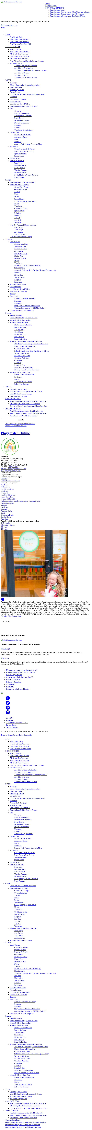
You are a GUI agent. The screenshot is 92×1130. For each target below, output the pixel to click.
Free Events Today (16, 37)
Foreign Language (7, 489)
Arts (11, 109)
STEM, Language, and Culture (25, 201)
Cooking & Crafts (20, 208)
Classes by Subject (21, 244)
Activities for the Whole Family (25, 77)
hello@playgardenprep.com (11, 471)
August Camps (19, 234)
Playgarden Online (15, 433)
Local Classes (15, 242)
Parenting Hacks (20, 165)
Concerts (17, 111)
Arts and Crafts (6, 511)
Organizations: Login (57, 10)
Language (4, 491)
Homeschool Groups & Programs (22, 310)
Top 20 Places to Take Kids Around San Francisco (28, 401)
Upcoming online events (18, 389)
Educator (4, 479)
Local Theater (19, 118)
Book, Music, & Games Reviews (26, 175)
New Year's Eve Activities (23, 367)
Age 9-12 (17, 220)
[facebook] (7, 698)
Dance (16, 196)
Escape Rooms (15, 92)
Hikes (16, 139)
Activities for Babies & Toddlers (25, 66)
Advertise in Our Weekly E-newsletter (23, 416)
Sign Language (19, 268)
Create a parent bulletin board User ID (19, 677)
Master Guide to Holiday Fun (24, 346)
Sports (3, 513)
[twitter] (7, 703)
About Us (9, 718)
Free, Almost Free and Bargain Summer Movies (27, 61)
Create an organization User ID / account (20, 672)
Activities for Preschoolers (23, 68)
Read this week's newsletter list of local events (26, 411)
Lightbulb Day (19, 365)
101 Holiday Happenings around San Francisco (31, 344)
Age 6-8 (17, 218)
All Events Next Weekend (19, 59)
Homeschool (18, 275)
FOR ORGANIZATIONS (54, 8)
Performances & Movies (23, 116)
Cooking (4, 509)
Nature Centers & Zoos (22, 135)
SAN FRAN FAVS (13, 399)
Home (47, 4)
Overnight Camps (20, 189)
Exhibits (17, 128)
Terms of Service (12, 727)
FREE (7, 34)
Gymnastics (18, 251)
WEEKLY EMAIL (13, 408)
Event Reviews (19, 177)
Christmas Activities (21, 358)
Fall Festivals (19, 337)
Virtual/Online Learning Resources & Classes (26, 391)
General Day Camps (21, 187)
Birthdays (13, 83)
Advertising (10, 684)
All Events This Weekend (19, 54)
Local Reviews (19, 168)
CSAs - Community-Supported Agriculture (25, 85)
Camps (8, 180)
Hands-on (4, 507)
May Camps (18, 227)
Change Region (51, 6)
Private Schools (15, 101)
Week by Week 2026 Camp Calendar (23, 225)
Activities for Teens (21, 75)
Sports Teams (19, 156)
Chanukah (18, 360)
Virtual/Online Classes (18, 284)
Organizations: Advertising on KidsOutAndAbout (67, 16)
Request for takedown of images (17, 689)
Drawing (4, 505)
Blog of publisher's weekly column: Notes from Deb (28, 406)
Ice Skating (18, 377)
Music (16, 194)
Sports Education (20, 154)
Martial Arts (18, 256)
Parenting (4, 519)
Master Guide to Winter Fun (20, 372)
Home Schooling (7, 497)
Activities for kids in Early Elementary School (30, 70)
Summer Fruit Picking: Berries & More (23, 106)
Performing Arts (20, 258)
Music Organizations (21, 113)
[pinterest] (7, 707)
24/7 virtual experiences (18, 396)
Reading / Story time (8, 495)
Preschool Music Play (8, 499)
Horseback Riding (20, 254)
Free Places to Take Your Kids (20, 44)
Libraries (17, 301)
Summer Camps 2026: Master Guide (23, 182)
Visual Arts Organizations (23, 130)
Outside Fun (14, 132)
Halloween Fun (19, 334)
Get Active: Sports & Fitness (24, 149)
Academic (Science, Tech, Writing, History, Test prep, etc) (35, 270)
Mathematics (5, 487)
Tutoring (13, 294)
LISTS (8, 80)
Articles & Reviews (17, 161)
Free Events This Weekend (19, 39)
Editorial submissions (13, 682)
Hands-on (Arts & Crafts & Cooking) (27, 265)
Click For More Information (11, 616)
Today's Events (15, 49)
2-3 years (4, 527)
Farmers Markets (16, 315)
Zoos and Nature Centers (23, 382)
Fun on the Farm (16, 87)
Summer (8, 313)
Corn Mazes (18, 332)
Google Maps (13, 467)
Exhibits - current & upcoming (25, 298)
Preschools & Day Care (18, 99)
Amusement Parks (20, 137)
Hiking (16, 379)
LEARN (8, 239)
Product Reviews (20, 172)
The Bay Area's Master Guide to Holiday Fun (26, 341)
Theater (17, 192)
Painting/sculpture (7, 503)
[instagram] (7, 712)
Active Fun (14, 146)
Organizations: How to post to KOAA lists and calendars (70, 12)
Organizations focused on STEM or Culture (29, 308)
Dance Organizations (21, 120)
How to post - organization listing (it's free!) (21, 670)
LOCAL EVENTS (12, 47)
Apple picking (19, 330)
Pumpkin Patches (20, 339)
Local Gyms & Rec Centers (24, 151)
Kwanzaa (17, 363)
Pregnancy (18, 282)
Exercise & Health (20, 249)
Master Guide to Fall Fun (19, 322)
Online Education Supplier (10, 481)
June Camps (18, 230)
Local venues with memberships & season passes (27, 94)
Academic (4, 485)
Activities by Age (16, 63)
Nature (16, 204)
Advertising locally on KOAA (17, 723)
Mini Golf (17, 142)
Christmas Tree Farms (22, 348)
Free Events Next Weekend (19, 42)
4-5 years (4, 529)
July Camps (18, 232)
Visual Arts (18, 206)
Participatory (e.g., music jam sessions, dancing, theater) (20, 501)
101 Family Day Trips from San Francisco (25, 404)
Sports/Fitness (19, 199)
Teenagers (18, 222)
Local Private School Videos (20, 104)
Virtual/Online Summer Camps (21, 237)
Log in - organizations (14, 675)
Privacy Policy (11, 725)
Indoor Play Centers (17, 90)
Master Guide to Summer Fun (20, 320)
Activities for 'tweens (21, 73)
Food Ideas (18, 163)
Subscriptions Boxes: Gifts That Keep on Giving (31, 351)
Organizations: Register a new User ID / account (67, 14)
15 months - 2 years (8, 525)
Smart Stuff (14, 296)
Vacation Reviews (20, 170)
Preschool (17, 215)
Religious (17, 213)
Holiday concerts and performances (26, 370)
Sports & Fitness (20, 246)
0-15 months (5, 523)
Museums (13, 97)
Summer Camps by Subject (19, 185)
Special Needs (15, 158)
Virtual (8, 386)
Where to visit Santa (21, 353)
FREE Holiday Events (22, 356)
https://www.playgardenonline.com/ (13, 469)
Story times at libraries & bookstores (27, 306)
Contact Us (10, 687)
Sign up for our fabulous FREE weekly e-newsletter (28, 413)
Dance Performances (21, 123)
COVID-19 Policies (13, 679)
